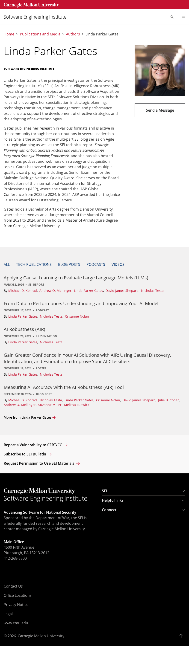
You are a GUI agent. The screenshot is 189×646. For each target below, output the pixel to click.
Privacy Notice (16, 604)
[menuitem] (37, 17)
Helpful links (113, 500)
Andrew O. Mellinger (55, 290)
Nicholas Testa (152, 290)
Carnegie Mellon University (41, 635)
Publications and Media (40, 34)
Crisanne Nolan (77, 316)
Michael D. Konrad (23, 290)
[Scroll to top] (182, 636)
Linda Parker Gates (89, 290)
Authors (73, 34)
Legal (8, 613)
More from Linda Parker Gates (27, 417)
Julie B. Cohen (169, 400)
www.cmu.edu (16, 623)
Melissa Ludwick (76, 405)
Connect (109, 509)
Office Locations (18, 595)
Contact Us (13, 586)
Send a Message (160, 110)
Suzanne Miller (50, 405)
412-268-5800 (15, 558)
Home (9, 34)
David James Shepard (122, 290)
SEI (104, 490)
